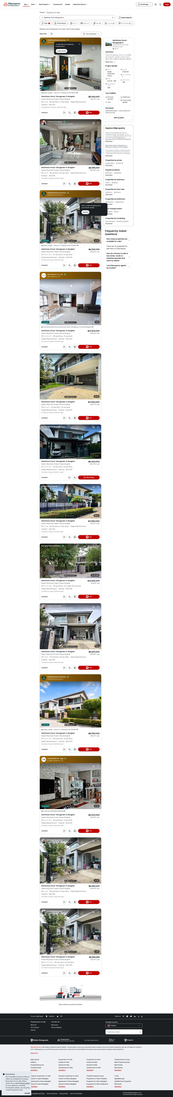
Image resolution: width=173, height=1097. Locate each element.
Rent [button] (33, 4)
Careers (33, 1030)
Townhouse (120, 139)
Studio (107, 182)
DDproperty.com (36, 1047)
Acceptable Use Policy (38, 1093)
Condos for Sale (64, 1062)
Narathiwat (117, 173)
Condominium (120, 137)
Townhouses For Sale (66, 1067)
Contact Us (55, 1022)
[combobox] (77, 17)
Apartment (128, 139)
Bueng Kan (108, 173)
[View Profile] (55, 41)
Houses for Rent (91, 1065)
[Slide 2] (66, 162)
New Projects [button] (44, 4)
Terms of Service (52, 1093)
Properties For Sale (65, 1060)
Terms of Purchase (76, 1093)
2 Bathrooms (109, 202)
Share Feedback (56, 1027)
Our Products (35, 1027)
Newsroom (54, 1025)
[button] (110, 62)
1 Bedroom (114, 182)
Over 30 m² (108, 192)
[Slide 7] (74, 88)
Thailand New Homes (122, 1060)
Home (42, 12)
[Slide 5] (69, 88)
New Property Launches (122, 1062)
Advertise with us (79, 4)
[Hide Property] (93, 48)
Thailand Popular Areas (95, 1076)
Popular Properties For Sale (40, 1076)
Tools (116, 1076)
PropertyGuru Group (38, 1022)
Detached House (110, 139)
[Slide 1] (65, 456)
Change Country (112, 1022)
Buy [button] (25, 4)
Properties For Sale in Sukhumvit (97, 1084)
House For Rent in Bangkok (67, 1084)
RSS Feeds (118, 1084)
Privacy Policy (25, 1083)
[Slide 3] (66, 88)
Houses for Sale (64, 1065)
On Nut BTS (108, 211)
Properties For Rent (93, 1060)
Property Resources (37, 1065)
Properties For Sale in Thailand (96, 1078)
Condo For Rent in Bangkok (67, 1078)
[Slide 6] (72, 88)
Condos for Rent (91, 1062)
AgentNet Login (119, 1078)
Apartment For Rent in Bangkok (69, 1081)
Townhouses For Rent (93, 1067)
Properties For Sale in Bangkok (96, 1081)
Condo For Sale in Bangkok (39, 1078)
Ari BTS (116, 211)
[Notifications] (160, 4)
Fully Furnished (110, 221)
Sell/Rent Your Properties (122, 1081)
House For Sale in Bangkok (39, 1084)
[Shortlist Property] (98, 48)
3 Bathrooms (119, 202)
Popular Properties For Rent (69, 1076)
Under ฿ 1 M (119, 163)
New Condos (118, 1065)
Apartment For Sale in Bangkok (41, 1081)
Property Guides (36, 1067)
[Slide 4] (68, 88)
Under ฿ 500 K (109, 163)
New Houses (118, 1067)
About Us (33, 1025)
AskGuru (33, 1062)
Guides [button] (67, 4)
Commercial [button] (57, 4)
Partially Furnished (122, 221)
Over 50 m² (117, 192)
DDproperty (35, 1060)
